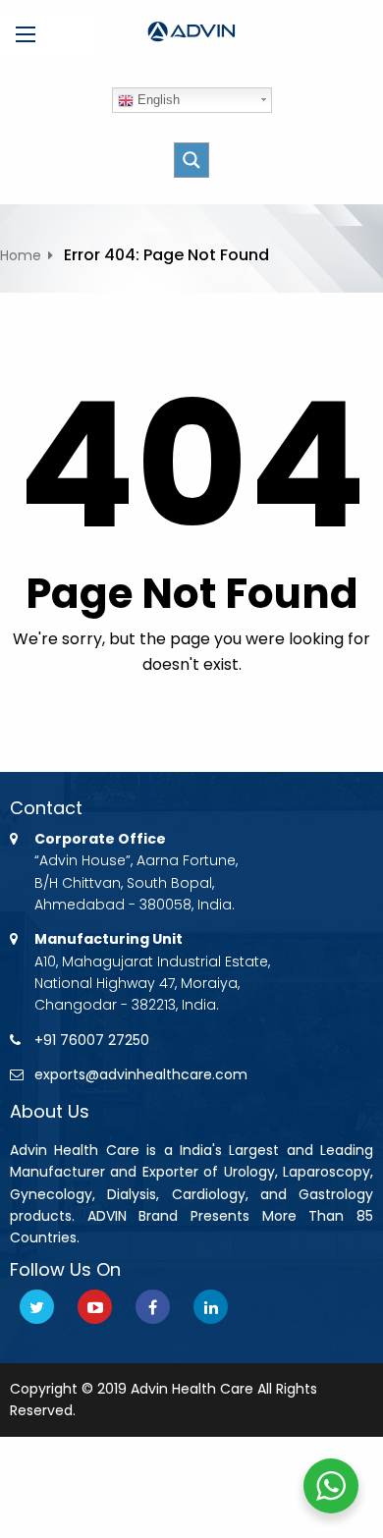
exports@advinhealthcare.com (140, 1074)
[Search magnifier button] (191, 160)
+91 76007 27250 (91, 1040)
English (157, 99)
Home (20, 255)
